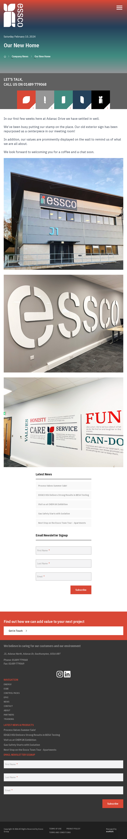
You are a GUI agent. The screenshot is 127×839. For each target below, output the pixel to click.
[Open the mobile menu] (119, 7)
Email (40, 576)
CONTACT (8, 706)
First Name (42, 550)
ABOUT (7, 710)
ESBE (6, 688)
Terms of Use (55, 829)
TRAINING (9, 719)
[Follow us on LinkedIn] (67, 674)
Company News (20, 56)
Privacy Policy (73, 829)
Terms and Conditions (60, 832)
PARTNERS (9, 714)
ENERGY (8, 684)
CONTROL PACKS (12, 693)
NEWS (6, 701)
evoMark (109, 831)
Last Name (42, 563)
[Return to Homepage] (13, 15)
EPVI (6, 697)
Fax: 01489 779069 (14, 663)
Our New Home (42, 56)
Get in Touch (16, 630)
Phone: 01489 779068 (16, 659)
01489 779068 (35, 84)
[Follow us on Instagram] (60, 674)
